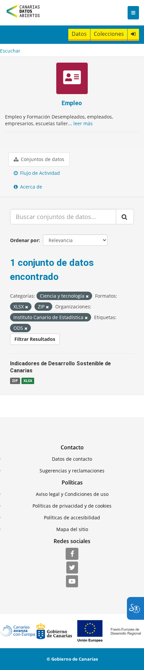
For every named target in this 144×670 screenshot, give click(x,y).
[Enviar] (125, 216)
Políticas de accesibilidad (72, 517)
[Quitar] (87, 296)
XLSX (27, 380)
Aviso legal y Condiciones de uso (72, 494)
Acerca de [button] (30, 186)
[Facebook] (72, 554)
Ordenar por (24, 240)
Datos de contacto (72, 459)
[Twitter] (72, 568)
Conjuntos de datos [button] (41, 159)
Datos (79, 34)
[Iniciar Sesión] (133, 34)
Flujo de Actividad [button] (39, 173)
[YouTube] (72, 581)
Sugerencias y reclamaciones (72, 470)
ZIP (15, 380)
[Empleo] (72, 79)
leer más (83, 123)
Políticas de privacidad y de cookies (72, 506)
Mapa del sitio (72, 529)
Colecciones (109, 34)
